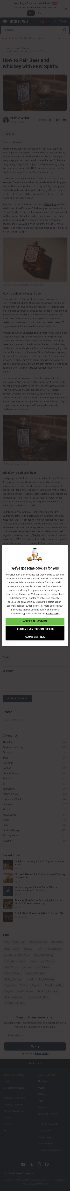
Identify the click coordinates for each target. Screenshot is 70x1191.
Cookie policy (53, 613)
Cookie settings (35, 636)
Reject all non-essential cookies (35, 629)
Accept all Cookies (35, 621)
